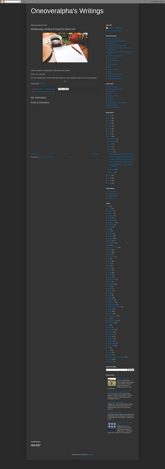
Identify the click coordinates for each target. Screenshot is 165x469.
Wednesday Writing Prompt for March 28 (121, 154)
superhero (111, 339)
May (111, 146)
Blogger (90, 454)
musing (110, 277)
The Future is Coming (114, 76)
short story (111, 323)
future (109, 250)
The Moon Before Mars (115, 78)
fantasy (110, 240)
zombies (110, 361)
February (113, 169)
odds (109, 286)
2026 (110, 115)
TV (108, 348)
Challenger (111, 220)
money (110, 270)
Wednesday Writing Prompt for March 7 (121, 162)
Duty (109, 67)
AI (108, 206)
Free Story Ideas (113, 247)
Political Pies (112, 43)
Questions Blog (112, 105)
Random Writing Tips (114, 307)
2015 (110, 180)
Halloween (111, 256)
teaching (110, 341)
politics (110, 298)
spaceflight (111, 329)
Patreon (110, 291)
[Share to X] (63, 89)
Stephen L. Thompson (115, 28)
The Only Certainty (113, 69)
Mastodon (111, 98)
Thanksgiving (112, 343)
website (110, 355)
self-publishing (112, 320)
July (111, 144)
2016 (110, 178)
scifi (109, 318)
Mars (109, 266)
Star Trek (110, 332)
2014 (110, 183)
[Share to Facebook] (65, 89)
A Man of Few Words (114, 39)
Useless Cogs (112, 58)
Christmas (111, 224)
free (109, 245)
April (111, 149)
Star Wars (111, 334)
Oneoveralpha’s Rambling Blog (117, 103)
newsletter (111, 284)
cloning (110, 227)
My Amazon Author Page (115, 89)
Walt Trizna (111, 198)
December (113, 139)
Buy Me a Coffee (113, 96)
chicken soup (112, 222)
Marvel (110, 268)
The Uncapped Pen (114, 60)
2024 (110, 121)
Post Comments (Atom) (46, 157)
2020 (110, 131)
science (110, 314)
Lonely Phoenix (112, 65)
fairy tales (111, 238)
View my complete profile (113, 31)
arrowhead (111, 215)
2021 (110, 128)
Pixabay (42, 83)
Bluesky (110, 100)
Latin (109, 263)
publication (111, 302)
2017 (110, 175)
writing (53, 91)
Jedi (109, 259)
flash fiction (111, 243)
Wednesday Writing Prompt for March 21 (121, 156)
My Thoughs (111, 279)
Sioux (109, 327)
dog (109, 229)
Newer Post (34, 154)
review (110, 311)
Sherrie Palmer (112, 196)
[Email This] (59, 89)
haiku (109, 254)
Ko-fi (109, 93)
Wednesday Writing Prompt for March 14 (121, 159)
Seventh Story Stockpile (115, 56)
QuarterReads (112, 304)
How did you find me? (114, 412)
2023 (110, 123)
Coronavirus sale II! (123, 379)
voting (109, 352)
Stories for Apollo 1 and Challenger (118, 392)
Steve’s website (112, 87)
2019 (110, 134)
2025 (110, 118)
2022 (110, 126)
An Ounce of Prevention (115, 74)
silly (109, 325)
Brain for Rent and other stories (117, 46)
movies (110, 275)
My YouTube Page (113, 107)
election (110, 236)
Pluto (109, 293)
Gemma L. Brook (113, 194)
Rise (109, 62)
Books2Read (112, 91)
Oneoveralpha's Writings (67, 11)
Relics (110, 72)
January (112, 172)
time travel (111, 345)
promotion (111, 300)
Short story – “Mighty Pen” (115, 402)
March (112, 152)
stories (110, 336)
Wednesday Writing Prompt (43, 91)
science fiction (112, 316)
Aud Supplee (112, 191)
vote (109, 350)
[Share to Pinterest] (68, 89)
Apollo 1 (110, 211)
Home (65, 154)
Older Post (95, 154)
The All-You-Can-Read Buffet (116, 41)
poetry (110, 295)
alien (109, 209)
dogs (109, 231)
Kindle (110, 261)
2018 (110, 136)
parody (110, 288)
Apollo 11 (110, 213)
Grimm (110, 252)
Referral (110, 309)
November (113, 141)
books (109, 218)
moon (109, 272)
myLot (109, 282)
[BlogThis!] (61, 89)
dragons (110, 234)
